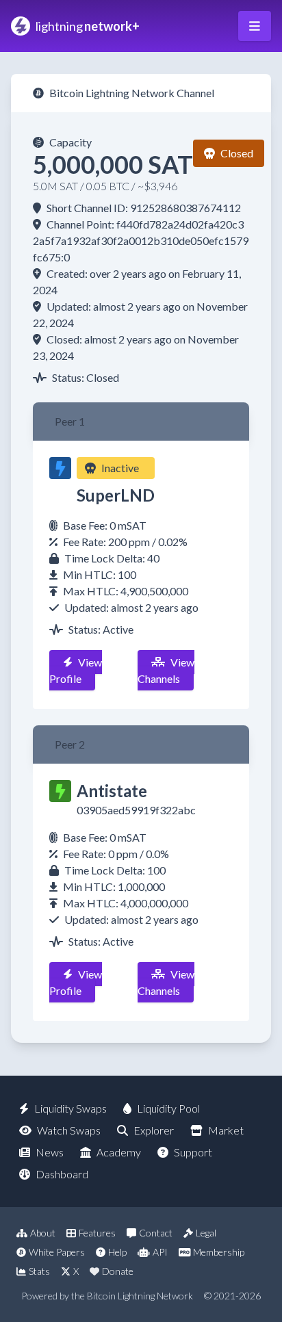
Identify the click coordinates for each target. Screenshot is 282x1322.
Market (226, 1130)
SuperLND (116, 495)
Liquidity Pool (168, 1108)
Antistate (112, 791)
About (42, 1233)
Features (97, 1233)
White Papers (57, 1252)
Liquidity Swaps (70, 1108)
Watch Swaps (69, 1130)
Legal (206, 1233)
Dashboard (62, 1173)
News (50, 1151)
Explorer (153, 1130)
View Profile (75, 670)
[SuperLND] (60, 468)
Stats (39, 1271)
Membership (218, 1252)
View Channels (166, 670)
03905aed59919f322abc (136, 809)
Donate (117, 1271)
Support (193, 1151)
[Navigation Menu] (254, 26)
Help (117, 1252)
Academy (119, 1151)
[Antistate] (60, 791)
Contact (155, 1233)
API (160, 1252)
